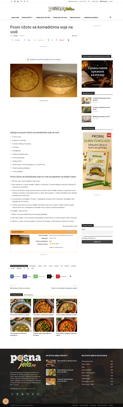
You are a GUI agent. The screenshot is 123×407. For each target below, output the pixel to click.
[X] (27, 1)
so (24, 268)
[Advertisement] (43, 50)
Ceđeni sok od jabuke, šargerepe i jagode (64, 288)
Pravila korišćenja (102, 405)
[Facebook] (11, 1)
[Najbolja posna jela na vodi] (86, 119)
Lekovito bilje (82, 1)
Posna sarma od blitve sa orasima (20, 314)
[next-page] (14, 339)
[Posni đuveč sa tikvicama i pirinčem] (43, 306)
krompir (56, 266)
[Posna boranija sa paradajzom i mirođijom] (43, 324)
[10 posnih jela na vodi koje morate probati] (51, 372)
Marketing (93, 405)
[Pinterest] (21, 1)
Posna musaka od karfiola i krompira (66, 314)
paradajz (73, 266)
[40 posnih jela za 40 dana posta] (51, 363)
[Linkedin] (18, 1)
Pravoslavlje (75, 17)
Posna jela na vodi (43, 17)
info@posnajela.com (28, 389)
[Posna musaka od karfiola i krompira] (66, 306)
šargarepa (19, 268)
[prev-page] (11, 339)
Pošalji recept (95, 1)
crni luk (50, 266)
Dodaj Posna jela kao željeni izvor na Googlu (45, 59)
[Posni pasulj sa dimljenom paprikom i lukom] (66, 324)
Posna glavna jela (21, 23)
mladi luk (66, 266)
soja (28, 268)
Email (83, 229)
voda (32, 268)
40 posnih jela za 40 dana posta (67, 361)
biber (45, 266)
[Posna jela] (61, 9)
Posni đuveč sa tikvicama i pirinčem (43, 314)
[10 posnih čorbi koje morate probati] (86, 100)
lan (61, 266)
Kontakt (111, 1)
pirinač (13, 268)
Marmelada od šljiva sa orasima (20, 288)
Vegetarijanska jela (72, 1)
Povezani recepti (16, 295)
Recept (15, 35)
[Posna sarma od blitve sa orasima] (20, 306)
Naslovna (15, 17)
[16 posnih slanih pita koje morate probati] (51, 381)
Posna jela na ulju (60, 17)
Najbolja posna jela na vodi (101, 116)
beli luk (40, 266)
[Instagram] (14, 1)
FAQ (89, 1)
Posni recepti (27, 17)
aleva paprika (32, 266)
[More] (68, 40)
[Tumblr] (24, 1)
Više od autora (28, 295)
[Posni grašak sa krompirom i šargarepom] (20, 324)
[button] (110, 18)
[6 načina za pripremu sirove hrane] (86, 109)
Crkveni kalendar (91, 17)
